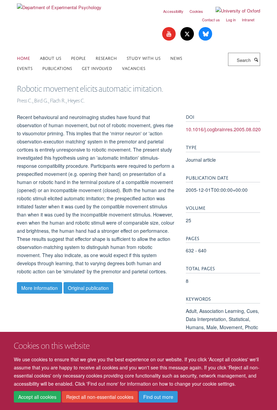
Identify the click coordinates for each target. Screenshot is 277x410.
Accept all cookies (37, 396)
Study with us (143, 57)
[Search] (256, 59)
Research (106, 57)
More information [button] (39, 287)
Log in (231, 19)
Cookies (196, 11)
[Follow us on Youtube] (169, 34)
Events (24, 68)
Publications (57, 68)
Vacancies (133, 68)
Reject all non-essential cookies (99, 396)
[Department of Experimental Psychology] (59, 5)
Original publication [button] (88, 287)
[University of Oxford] (232, 11)
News (176, 57)
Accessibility (173, 11)
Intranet (248, 19)
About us (50, 57)
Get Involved (97, 68)
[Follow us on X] (187, 34)
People (78, 57)
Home (23, 57)
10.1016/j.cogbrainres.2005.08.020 (223, 129)
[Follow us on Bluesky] (205, 34)
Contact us (211, 19)
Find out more (158, 396)
